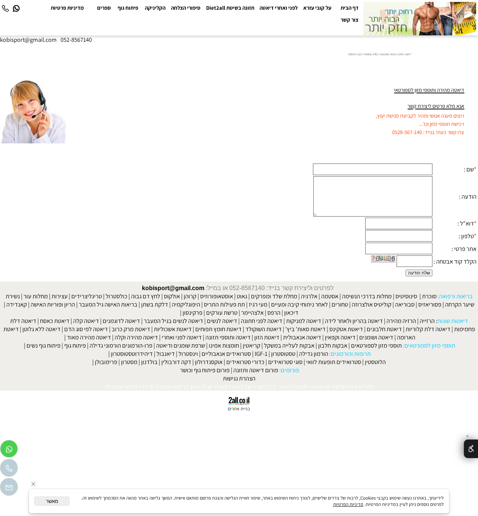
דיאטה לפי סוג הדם (86, 329)
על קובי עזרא (317, 7)
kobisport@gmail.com (173, 288)
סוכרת (429, 296)
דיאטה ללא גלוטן (41, 329)
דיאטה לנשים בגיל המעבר (173, 321)
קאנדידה (16, 304)
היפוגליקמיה (186, 304)
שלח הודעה (419, 273)
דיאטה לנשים (222, 321)
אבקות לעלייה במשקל (289, 345)
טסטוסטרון (283, 353)
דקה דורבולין (176, 362)
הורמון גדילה (313, 353)
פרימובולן (106, 362)
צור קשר (349, 19)
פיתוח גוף (128, 7)
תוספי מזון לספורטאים (376, 345)
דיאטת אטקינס (346, 329)
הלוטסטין (375, 362)
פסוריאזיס (429, 304)
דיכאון (291, 312)
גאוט (242, 296)
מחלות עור (36, 296)
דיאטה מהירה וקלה (136, 337)
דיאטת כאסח (54, 321)
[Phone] (5, 8)
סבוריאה (405, 304)
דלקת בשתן (154, 304)
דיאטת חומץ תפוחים (218, 329)
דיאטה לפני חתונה (261, 321)
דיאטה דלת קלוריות (428, 329)
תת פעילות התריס (224, 304)
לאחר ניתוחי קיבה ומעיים (299, 304)
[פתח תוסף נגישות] (471, 448)
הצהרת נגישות (239, 378)
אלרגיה (309, 296)
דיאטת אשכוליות (173, 329)
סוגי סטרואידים (285, 362)
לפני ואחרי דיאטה (279, 7)
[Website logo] (419, 19)
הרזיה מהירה (401, 321)
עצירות (60, 296)
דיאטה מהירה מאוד (89, 337)
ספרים (104, 7)
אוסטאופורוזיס (216, 296)
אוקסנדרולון (209, 362)
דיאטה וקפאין (340, 337)
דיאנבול (165, 353)
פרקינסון (192, 312)
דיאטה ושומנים (376, 337)
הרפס (273, 312)
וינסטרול (188, 353)
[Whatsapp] (16, 8)
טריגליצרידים (86, 296)
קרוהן (190, 296)
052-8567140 (76, 39)
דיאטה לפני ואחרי (182, 337)
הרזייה (427, 321)
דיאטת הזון (266, 337)
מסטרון (129, 362)
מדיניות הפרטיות (348, 504)
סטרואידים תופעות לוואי (333, 362)
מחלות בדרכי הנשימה (367, 296)
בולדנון (149, 362)
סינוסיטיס (406, 296)
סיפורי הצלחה (186, 7)
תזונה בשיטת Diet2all (230, 7)
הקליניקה (155, 7)
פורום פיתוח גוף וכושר (205, 370)
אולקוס (172, 296)
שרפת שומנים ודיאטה (180, 345)
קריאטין (251, 345)
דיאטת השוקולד (263, 329)
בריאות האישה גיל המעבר (108, 304)
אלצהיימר (252, 312)
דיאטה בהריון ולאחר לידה (354, 321)
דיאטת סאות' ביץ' (305, 329)
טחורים (340, 304)
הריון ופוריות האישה (53, 304)
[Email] (9, 489)
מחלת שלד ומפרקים (274, 296)
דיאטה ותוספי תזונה (228, 337)
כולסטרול (116, 296)
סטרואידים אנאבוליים (226, 353)
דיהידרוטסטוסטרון (132, 353)
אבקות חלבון (332, 345)
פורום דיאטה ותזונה (255, 370)
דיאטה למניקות (303, 321)
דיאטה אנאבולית (302, 337)
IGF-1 (261, 353)
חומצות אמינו (224, 345)
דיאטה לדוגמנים (121, 321)
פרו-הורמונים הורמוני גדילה (121, 345)
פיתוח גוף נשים (43, 345)
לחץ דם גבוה (145, 296)
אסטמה (329, 296)
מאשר (52, 501)
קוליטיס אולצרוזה (371, 304)
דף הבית (349, 7)
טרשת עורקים (222, 312)
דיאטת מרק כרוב (131, 329)
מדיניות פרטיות (67, 7)
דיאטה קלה (86, 321)
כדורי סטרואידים (245, 362)
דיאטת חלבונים (384, 329)
